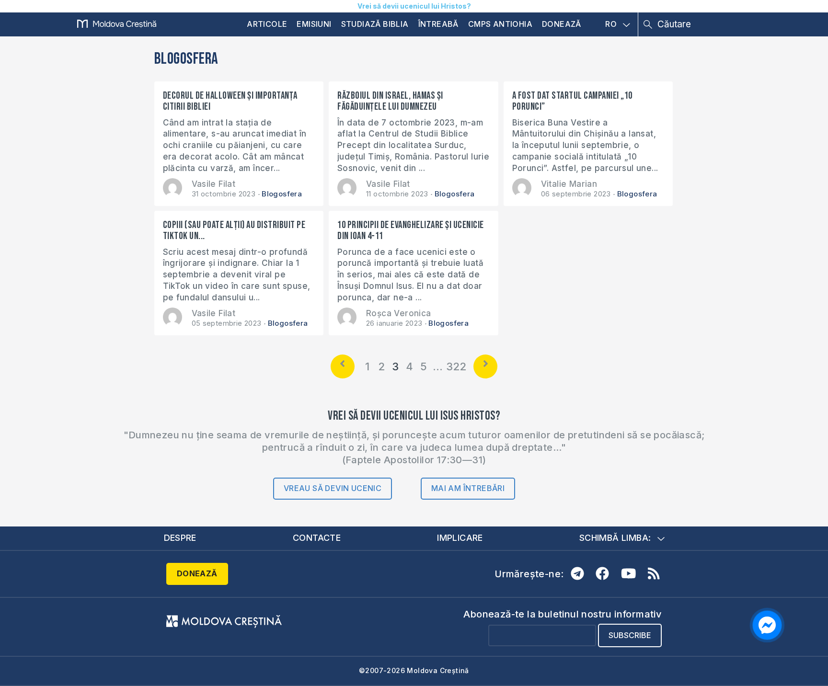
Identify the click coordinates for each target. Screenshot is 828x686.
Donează (561, 24)
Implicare (460, 538)
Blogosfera (282, 193)
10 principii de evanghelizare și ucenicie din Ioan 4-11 (410, 230)
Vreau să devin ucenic (332, 488)
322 (456, 366)
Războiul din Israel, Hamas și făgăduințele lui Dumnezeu (390, 101)
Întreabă (438, 24)
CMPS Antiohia (500, 24)
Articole (267, 24)
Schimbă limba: (615, 538)
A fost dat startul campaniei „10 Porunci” (572, 101)
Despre (180, 538)
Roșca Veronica (398, 313)
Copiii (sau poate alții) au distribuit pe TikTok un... (234, 230)
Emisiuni (314, 24)
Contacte (317, 538)
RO (611, 24)
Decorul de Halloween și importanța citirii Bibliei (230, 101)
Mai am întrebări (468, 488)
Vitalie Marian (569, 184)
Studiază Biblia (375, 24)
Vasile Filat (214, 184)
